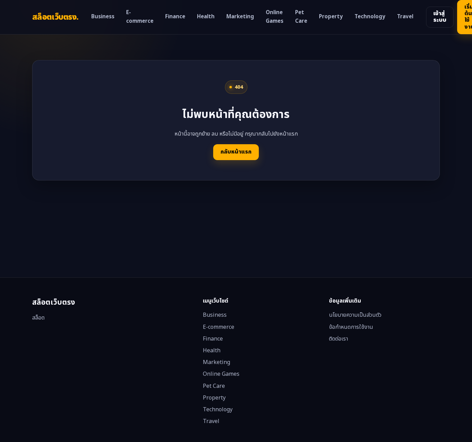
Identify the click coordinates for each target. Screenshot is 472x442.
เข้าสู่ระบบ (439, 16)
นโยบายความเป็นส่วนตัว (355, 315)
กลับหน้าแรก (236, 152)
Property (331, 17)
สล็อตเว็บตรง (55, 17)
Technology (370, 17)
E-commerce (139, 17)
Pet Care (301, 17)
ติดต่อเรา (338, 339)
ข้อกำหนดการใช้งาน (351, 327)
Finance (175, 17)
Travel (405, 17)
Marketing (240, 17)
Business (102, 17)
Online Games (274, 17)
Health (206, 17)
